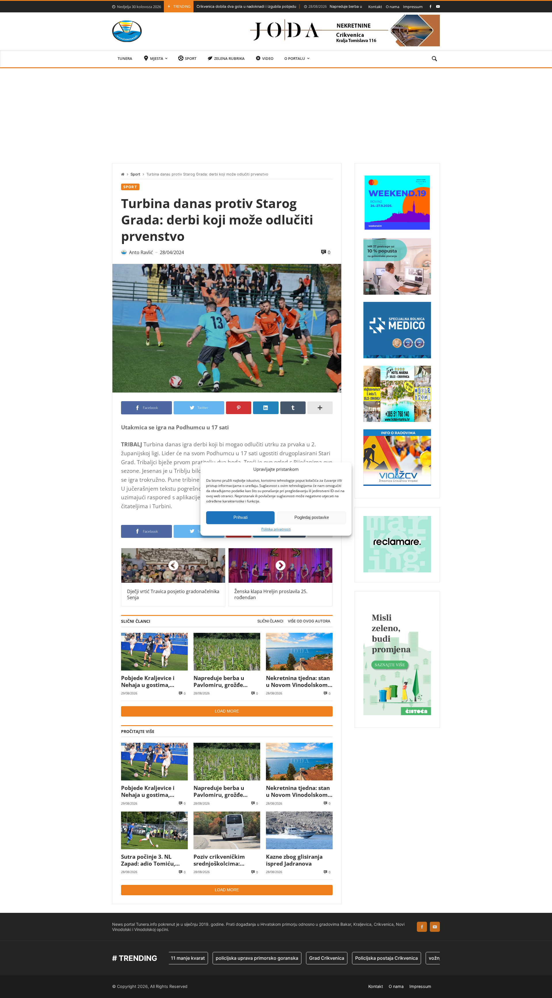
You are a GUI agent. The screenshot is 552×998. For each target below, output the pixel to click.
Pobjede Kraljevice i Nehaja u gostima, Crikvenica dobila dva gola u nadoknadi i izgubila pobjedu (150, 682)
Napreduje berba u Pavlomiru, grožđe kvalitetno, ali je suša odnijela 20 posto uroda (352, 6)
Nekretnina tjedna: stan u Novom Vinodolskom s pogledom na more (299, 682)
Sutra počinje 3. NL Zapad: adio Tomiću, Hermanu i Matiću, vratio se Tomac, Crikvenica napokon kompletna (148, 860)
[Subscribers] (438, 6)
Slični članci (270, 621)
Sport (135, 174)
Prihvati (240, 517)
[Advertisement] (275, 111)
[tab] (270, 621)
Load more (227, 711)
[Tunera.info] (127, 31)
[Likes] (430, 6)
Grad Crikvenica (290, 958)
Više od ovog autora (309, 621)
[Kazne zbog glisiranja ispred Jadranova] (299, 830)
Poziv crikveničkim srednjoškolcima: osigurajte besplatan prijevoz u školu (221, 860)
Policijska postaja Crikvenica (350, 958)
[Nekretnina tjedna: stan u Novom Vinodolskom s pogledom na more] (299, 652)
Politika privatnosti (276, 529)
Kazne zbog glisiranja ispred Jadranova (294, 860)
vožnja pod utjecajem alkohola (426, 958)
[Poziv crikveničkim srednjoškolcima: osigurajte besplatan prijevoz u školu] (226, 830)
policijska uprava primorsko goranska (221, 958)
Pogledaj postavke (311, 517)
